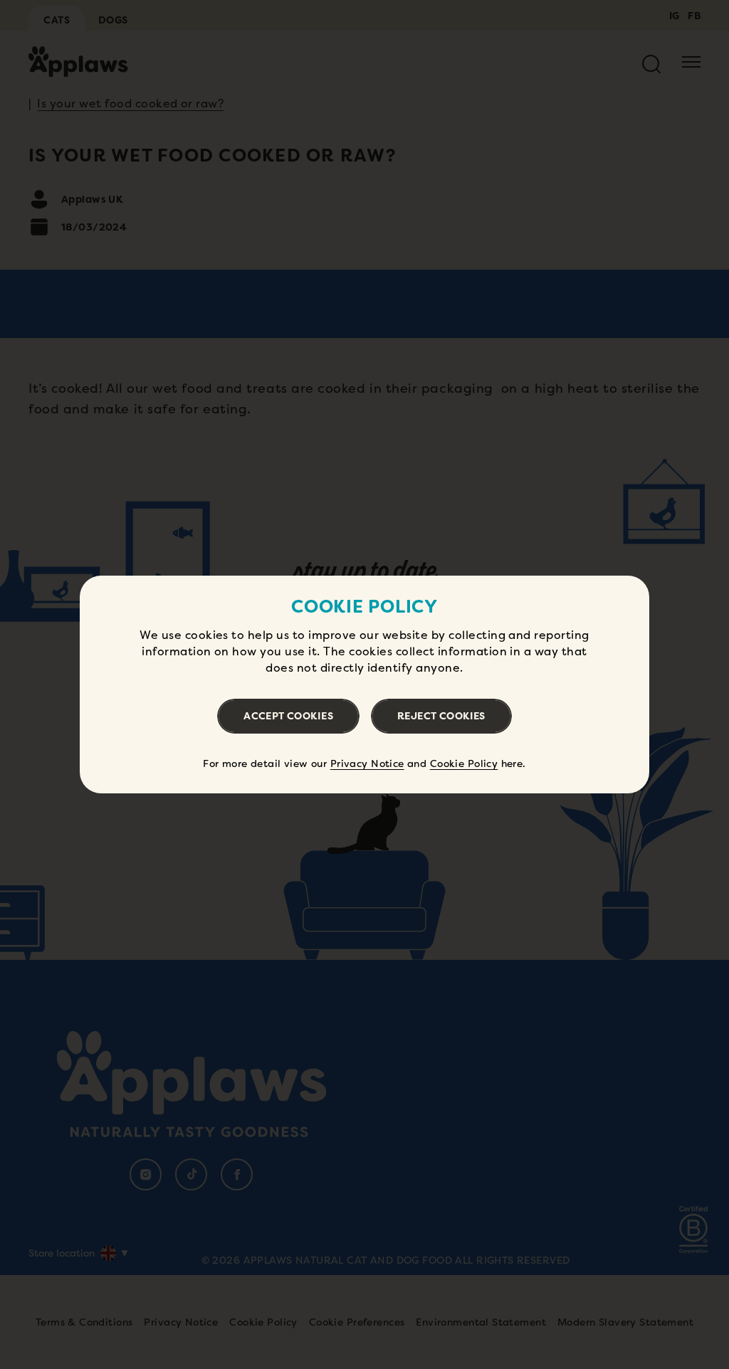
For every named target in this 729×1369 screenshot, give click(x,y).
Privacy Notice (367, 763)
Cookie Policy (464, 763)
